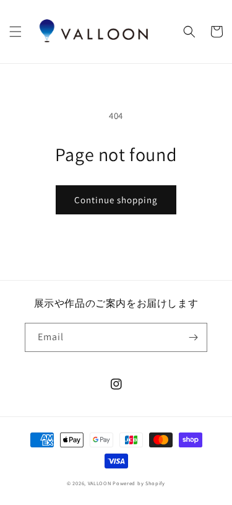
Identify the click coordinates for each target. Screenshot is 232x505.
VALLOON (99, 483)
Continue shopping (116, 200)
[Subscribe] (193, 337)
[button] (15, 31)
